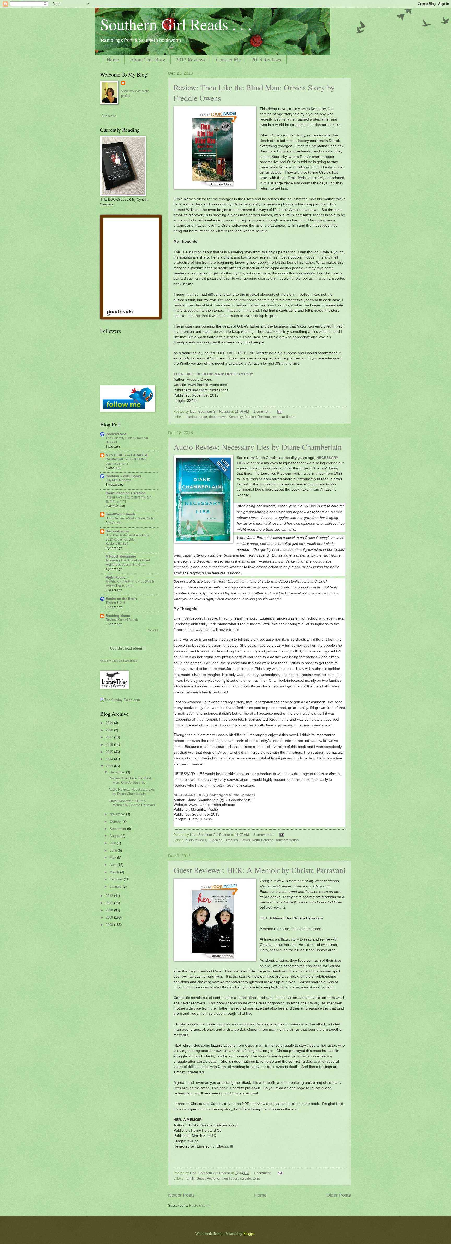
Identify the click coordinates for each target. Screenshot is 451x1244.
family (190, 1178)
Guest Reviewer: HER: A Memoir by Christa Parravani (259, 870)
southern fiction (283, 417)
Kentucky (236, 417)
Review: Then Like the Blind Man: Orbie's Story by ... (130, 780)
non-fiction (230, 1178)
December (118, 772)
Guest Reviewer (208, 1178)
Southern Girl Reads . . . (176, 24)
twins (257, 1178)
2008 (110, 925)
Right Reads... (117, 578)
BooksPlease (116, 434)
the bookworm (117, 531)
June (114, 850)
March (115, 872)
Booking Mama (118, 616)
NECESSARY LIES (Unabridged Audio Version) (214, 795)
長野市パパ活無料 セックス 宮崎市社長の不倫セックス (130, 584)
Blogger (248, 1234)
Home (112, 59)
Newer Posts (181, 1195)
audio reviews (196, 840)
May (113, 857)
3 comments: (263, 835)
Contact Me (228, 59)
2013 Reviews (266, 59)
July (113, 843)
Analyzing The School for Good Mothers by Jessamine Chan (128, 562)
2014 (110, 759)
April (113, 865)
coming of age (196, 417)
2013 (110, 766)
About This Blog (147, 59)
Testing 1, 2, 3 (115, 603)
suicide (245, 1178)
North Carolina (262, 840)
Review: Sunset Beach (122, 620)
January (116, 886)
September (118, 829)
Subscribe (108, 116)
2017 (110, 737)
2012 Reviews (190, 59)
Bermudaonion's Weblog (126, 493)
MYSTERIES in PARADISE (127, 455)
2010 (110, 910)
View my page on (118, 660)
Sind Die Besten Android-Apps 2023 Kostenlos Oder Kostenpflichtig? (127, 540)
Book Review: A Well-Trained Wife (130, 518)
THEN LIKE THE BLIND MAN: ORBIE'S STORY (213, 374)
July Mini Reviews (118, 480)
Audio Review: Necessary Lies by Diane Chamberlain (258, 447)
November (118, 814)
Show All (152, 630)
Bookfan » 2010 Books (123, 476)
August (115, 836)
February (117, 879)
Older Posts (338, 1195)
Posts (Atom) (199, 1205)
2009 (110, 917)
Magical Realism (257, 417)
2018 (110, 730)
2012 (110, 896)
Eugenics (215, 840)
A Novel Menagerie (121, 556)
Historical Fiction (237, 840)
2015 (110, 752)
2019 (110, 723)
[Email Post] (279, 412)
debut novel (218, 417)
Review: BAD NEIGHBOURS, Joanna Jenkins (126, 461)
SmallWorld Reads (121, 514)
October (116, 821)
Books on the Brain (121, 599)
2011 (110, 903)
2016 (110, 745)
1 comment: (262, 412)
